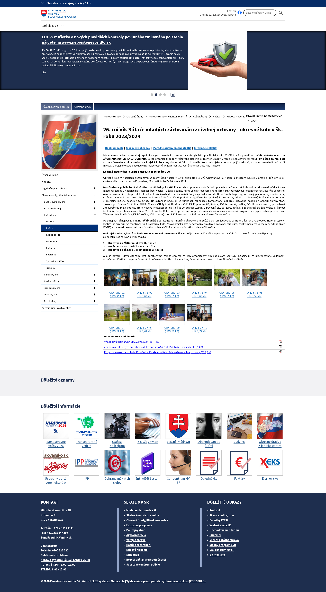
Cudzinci (215, 535)
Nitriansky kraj (51, 274)
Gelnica (50, 221)
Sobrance (51, 254)
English (231, 11)
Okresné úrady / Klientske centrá (59, 195)
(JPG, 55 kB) (254, 294)
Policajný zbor (135, 530)
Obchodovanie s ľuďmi (224, 530)
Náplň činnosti (114, 148)
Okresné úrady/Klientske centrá (147, 520)
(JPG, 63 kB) (199, 294)
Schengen (132, 555)
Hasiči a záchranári (138, 545)
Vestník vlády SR (220, 525)
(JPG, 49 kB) (117, 294)
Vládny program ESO (223, 545)
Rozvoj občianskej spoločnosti (146, 559)
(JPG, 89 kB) (172, 294)
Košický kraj (50, 215)
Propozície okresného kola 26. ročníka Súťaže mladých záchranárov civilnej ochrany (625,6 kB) (158, 352)
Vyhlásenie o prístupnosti (143, 581)
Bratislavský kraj (52, 208)
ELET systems (101, 581)
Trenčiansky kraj (52, 287)
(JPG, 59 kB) (227, 294)
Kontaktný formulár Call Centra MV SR (65, 560)
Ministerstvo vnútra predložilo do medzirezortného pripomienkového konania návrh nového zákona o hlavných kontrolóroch (112, 39)
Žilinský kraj (50, 301)
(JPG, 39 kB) (172, 329)
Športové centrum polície (143, 564)
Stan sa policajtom (222, 515)
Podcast (215, 510)
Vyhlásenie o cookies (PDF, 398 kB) (184, 581)
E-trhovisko (217, 555)
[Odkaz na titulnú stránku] (59, 13)
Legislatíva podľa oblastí (54, 188)
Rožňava (50, 247)
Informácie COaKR (205, 148)
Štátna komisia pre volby (142, 515)
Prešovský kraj (51, 281)
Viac (44, 72)
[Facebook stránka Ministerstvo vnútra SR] (240, 13)
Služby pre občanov (138, 148)
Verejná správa (136, 540)
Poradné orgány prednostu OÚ (172, 148)
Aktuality (46, 181)
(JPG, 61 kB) (144, 329)
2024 (254, 120)
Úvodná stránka (50, 175)
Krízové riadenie (236, 116)
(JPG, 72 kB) (199, 329)
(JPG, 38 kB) (117, 329)
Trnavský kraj (50, 294)
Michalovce (52, 241)
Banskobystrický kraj (54, 201)
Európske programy (139, 525)
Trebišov (50, 267)
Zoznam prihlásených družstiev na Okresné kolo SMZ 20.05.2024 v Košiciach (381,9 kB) (153, 347)
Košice (49, 228)
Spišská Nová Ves (55, 261)
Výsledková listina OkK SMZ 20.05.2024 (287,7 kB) (132, 341)
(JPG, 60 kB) (144, 294)
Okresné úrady (82, 106)
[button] (53, 25)
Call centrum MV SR (222, 550)
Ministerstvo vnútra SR (141, 510)
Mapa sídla (118, 581)
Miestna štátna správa (224, 540)
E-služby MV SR (219, 520)
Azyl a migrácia (136, 535)
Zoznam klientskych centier (56, 308)
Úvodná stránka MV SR (56, 106)
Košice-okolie (53, 234)
